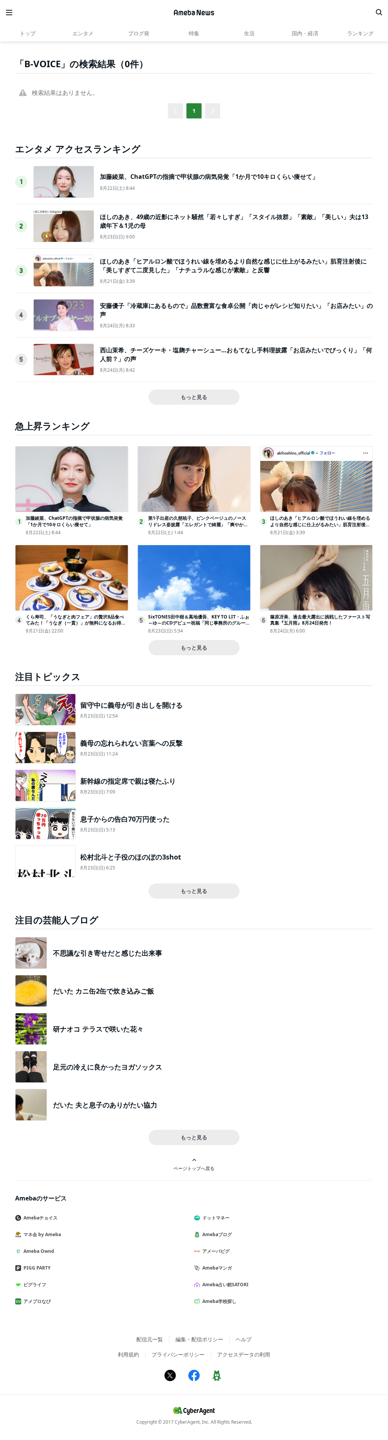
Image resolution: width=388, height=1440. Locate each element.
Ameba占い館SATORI (225, 1284)
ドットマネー (216, 1217)
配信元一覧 (149, 1339)
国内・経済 (305, 33)
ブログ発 (138, 33)
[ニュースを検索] (378, 12)
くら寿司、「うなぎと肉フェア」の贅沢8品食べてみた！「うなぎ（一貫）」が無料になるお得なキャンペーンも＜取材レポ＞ (76, 623)
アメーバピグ (216, 1251)
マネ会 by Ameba (42, 1234)
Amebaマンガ (217, 1268)
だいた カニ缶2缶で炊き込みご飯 (103, 990)
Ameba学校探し (219, 1301)
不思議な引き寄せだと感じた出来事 (107, 952)
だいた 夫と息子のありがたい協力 (105, 1104)
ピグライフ (34, 1284)
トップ (28, 33)
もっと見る (194, 397)
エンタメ (83, 33)
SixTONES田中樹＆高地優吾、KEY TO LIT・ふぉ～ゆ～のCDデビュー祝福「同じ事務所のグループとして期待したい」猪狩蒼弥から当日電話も (199, 623)
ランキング (360, 33)
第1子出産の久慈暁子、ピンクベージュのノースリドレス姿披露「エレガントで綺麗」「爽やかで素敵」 (198, 524)
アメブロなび (37, 1301)
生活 (249, 33)
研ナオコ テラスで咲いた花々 (98, 1028)
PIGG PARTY (36, 1268)
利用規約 (128, 1354)
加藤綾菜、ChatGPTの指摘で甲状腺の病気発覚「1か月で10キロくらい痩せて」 (209, 176)
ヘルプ (244, 1339)
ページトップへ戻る (194, 1168)
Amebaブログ (217, 1234)
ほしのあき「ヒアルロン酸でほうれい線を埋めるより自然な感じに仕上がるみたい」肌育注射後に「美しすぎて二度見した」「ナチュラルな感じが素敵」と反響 (233, 265)
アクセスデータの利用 (243, 1354)
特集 (194, 33)
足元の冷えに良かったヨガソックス (107, 1066)
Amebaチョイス (40, 1217)
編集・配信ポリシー (199, 1339)
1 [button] (194, 110)
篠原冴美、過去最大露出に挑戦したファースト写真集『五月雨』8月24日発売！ (320, 620)
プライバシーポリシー (178, 1354)
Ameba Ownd (38, 1251)
